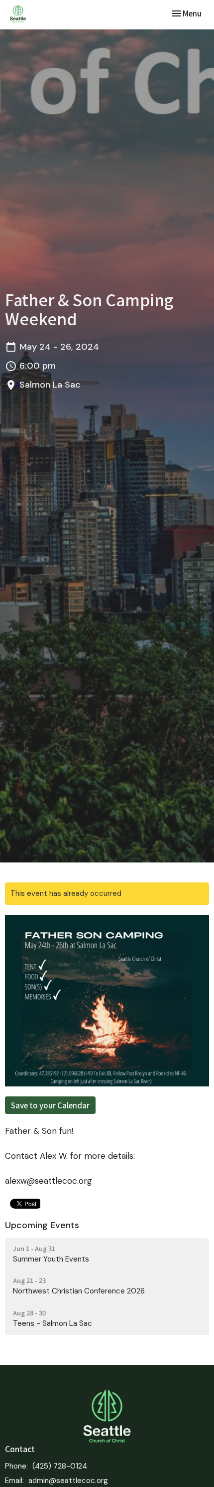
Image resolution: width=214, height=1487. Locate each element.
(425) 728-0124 (59, 1466)
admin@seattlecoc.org (68, 1481)
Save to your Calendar (50, 1105)
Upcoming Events (42, 1225)
